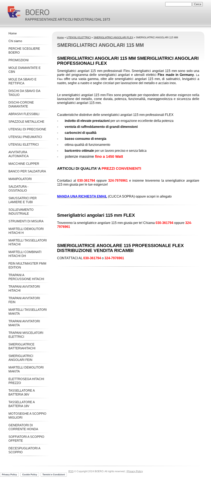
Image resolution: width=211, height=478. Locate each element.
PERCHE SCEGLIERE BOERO (24, 50)
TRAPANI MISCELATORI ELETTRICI (25, 334)
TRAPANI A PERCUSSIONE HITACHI (26, 277)
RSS (71, 471)
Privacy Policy (135, 471)
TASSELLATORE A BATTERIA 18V (21, 404)
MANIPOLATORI (20, 179)
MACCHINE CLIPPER (23, 163)
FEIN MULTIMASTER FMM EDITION (27, 265)
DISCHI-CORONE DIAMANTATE (21, 104)
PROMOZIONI (18, 60)
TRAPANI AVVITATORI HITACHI (24, 288)
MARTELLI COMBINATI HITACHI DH (24, 254)
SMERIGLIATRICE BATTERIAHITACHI (21, 346)
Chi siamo (15, 41)
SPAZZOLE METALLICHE (26, 121)
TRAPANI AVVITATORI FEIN (24, 300)
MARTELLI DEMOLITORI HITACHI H (26, 230)
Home (60, 37)
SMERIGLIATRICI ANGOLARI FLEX (113, 37)
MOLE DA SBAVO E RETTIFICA (22, 81)
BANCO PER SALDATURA (27, 171)
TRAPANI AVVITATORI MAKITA (24, 323)
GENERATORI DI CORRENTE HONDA (23, 427)
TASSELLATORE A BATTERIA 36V (21, 392)
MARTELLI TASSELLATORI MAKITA (27, 311)
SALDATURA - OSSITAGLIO (18, 188)
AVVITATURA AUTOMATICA (18, 154)
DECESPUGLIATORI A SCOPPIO (24, 450)
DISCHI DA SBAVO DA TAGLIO (24, 93)
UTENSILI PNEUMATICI (25, 137)
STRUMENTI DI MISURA (25, 221)
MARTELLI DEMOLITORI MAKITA (26, 369)
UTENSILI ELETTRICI (79, 37)
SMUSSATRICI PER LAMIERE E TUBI (22, 200)
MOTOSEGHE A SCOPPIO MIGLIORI (27, 415)
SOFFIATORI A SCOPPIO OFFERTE (26, 438)
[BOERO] (14, 12)
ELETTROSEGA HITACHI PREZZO (26, 381)
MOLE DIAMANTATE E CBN (24, 69)
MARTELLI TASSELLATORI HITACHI (27, 242)
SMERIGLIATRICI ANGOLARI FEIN (20, 357)
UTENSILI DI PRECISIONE (27, 129)
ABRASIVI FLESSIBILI (23, 114)
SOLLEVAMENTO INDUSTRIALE (21, 211)
